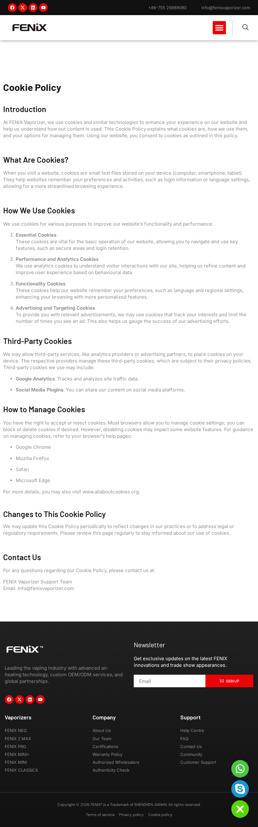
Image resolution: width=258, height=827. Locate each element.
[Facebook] (12, 7)
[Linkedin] (33, 7)
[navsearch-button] (245, 27)
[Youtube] (43, 7)
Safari (22, 469)
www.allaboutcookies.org (110, 492)
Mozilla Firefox (32, 458)
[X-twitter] (22, 7)
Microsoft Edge (33, 480)
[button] (219, 27)
